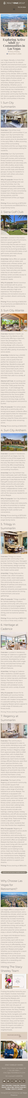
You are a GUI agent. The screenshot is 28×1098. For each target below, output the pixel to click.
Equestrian (23, 1085)
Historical (4, 1087)
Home (3, 1085)
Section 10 (14, 1089)
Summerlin (20, 1089)
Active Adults (9, 1085)
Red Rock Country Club (20, 1087)
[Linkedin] (15, 1081)
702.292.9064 (22, 7)
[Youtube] (4, 1081)
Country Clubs (16, 1085)
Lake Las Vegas (10, 1087)
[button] (14, 9)
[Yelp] (23, 1081)
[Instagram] (12, 1081)
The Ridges (8, 1089)
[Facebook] (8, 1081)
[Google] (19, 1081)
